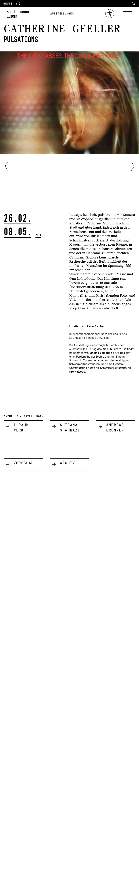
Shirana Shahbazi (70, 428)
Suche (133, 3)
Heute (7, 3)
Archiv (67, 463)
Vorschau (23, 463)
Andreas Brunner (115, 428)
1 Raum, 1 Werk (24, 428)
